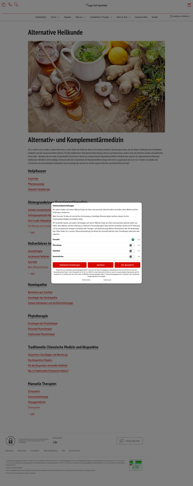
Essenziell (56, 239)
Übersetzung (57, 245)
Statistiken (56, 250)
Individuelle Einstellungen (69, 264)
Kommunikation (58, 256)
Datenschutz (86, 279)
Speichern (101, 264)
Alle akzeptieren (127, 264)
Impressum (107, 279)
